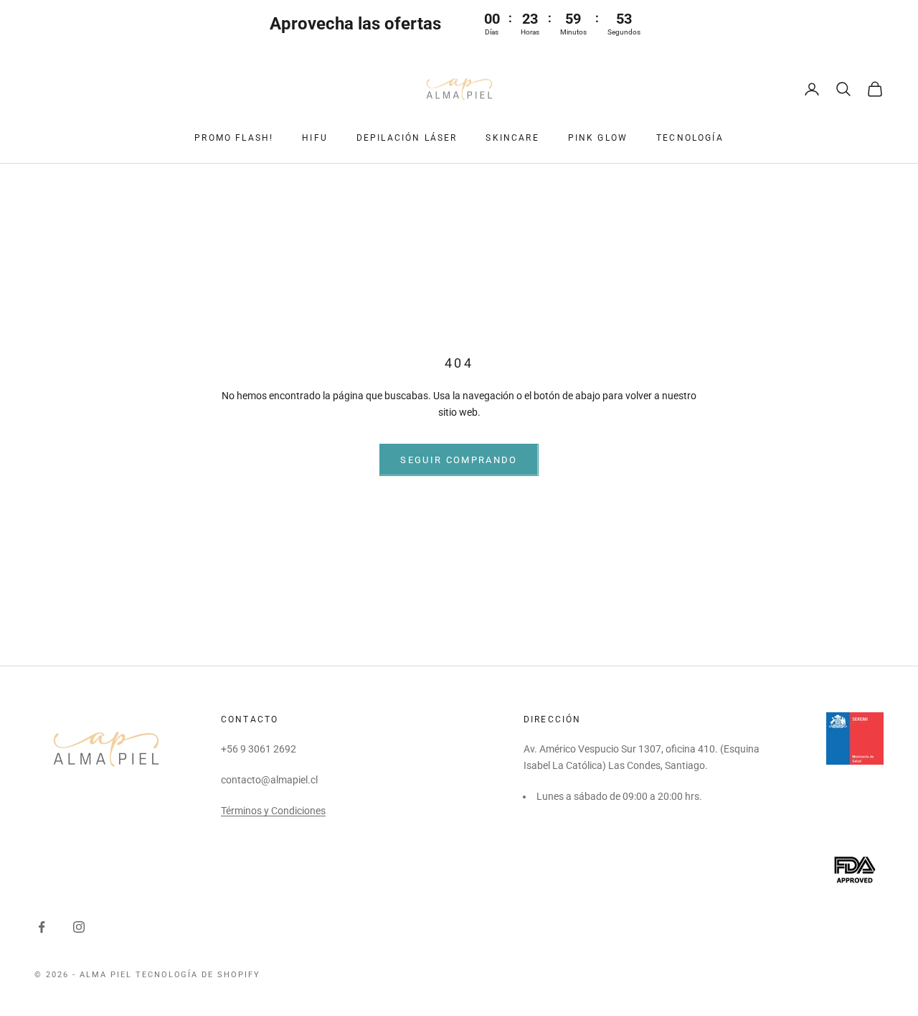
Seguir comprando (458, 460)
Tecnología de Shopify (198, 974)
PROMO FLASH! (233, 138)
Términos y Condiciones (273, 810)
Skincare (512, 138)
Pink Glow (598, 138)
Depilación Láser (407, 138)
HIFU (315, 138)
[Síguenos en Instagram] (79, 927)
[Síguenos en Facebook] (41, 927)
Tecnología (690, 138)
